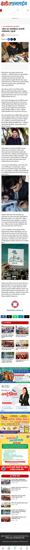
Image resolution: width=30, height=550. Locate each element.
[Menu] (28, 10)
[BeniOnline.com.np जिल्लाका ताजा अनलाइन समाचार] (14, 3)
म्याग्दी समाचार (13, 26)
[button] (18, 10)
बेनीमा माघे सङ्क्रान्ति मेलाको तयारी (21, 349)
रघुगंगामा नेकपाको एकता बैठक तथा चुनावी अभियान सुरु (22, 336)
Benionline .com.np (14, 310)
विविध (17, 26)
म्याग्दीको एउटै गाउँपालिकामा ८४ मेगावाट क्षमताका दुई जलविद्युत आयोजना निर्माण (7, 361)
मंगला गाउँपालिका (6, 26)
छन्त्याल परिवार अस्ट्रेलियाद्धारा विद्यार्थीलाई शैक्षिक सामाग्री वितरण (7, 337)
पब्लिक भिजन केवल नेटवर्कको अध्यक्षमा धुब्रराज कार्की (7, 349)
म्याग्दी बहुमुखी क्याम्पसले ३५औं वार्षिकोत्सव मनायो (22, 361)
